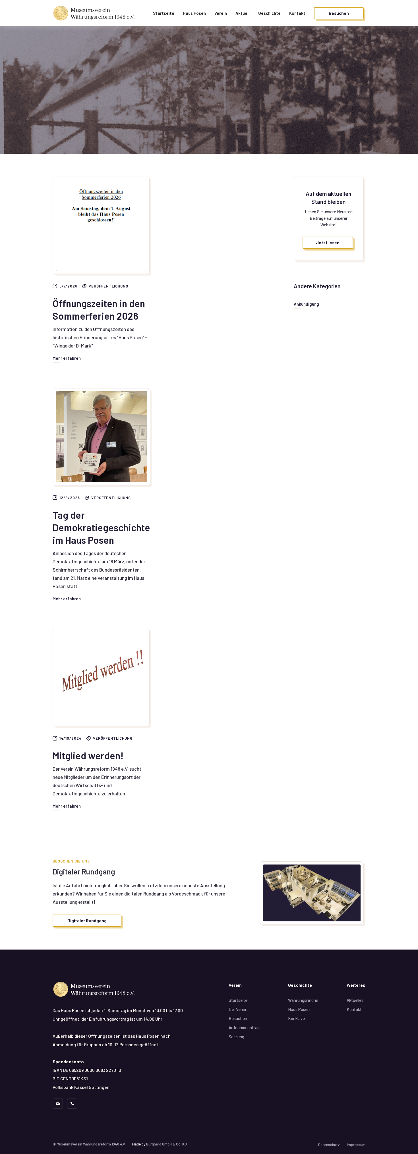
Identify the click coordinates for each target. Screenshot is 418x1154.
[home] (95, 13)
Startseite (163, 13)
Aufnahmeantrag (244, 1027)
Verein (220, 13)
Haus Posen (194, 13)
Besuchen (238, 1018)
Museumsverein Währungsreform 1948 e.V (91, 1144)
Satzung (236, 1036)
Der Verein (238, 1009)
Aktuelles (355, 1000)
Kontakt (297, 13)
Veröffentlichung (108, 286)
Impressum (356, 1144)
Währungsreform (303, 1000)
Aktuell (242, 13)
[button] (269, 13)
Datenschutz (329, 1144)
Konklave (296, 1018)
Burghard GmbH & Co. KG (166, 1144)
